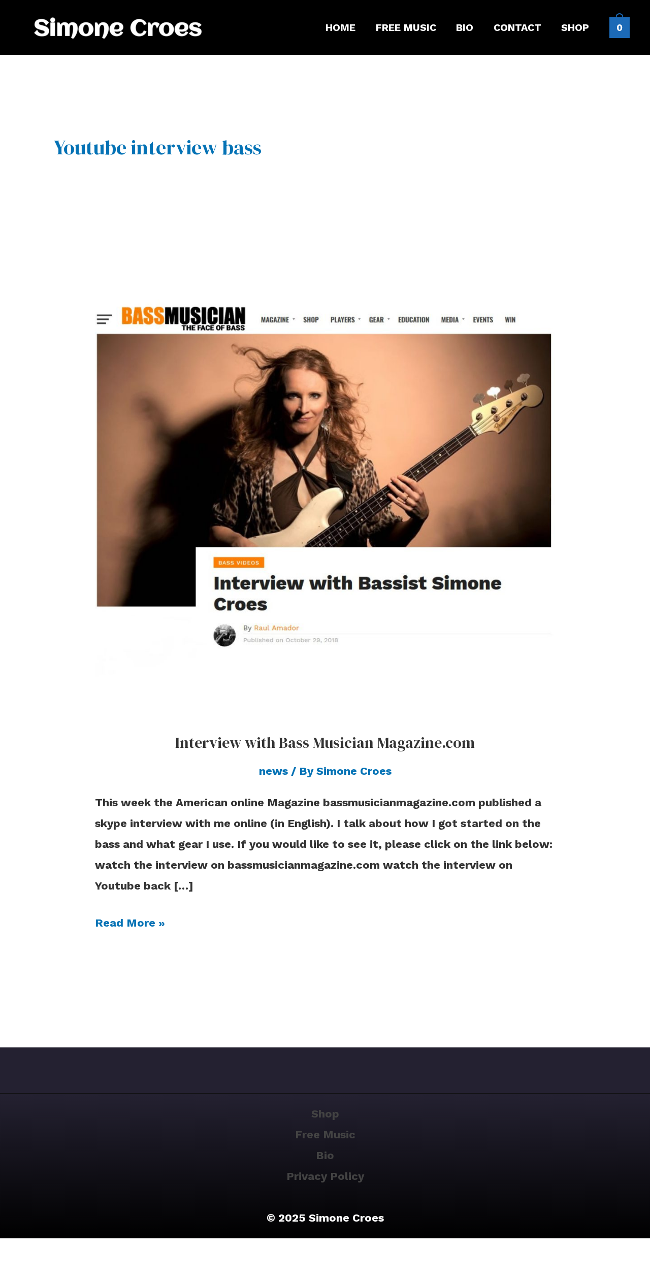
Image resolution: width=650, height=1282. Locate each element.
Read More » (130, 921)
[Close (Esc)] (98, 1252)
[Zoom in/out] (12, 1252)
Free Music (325, 1134)
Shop (325, 1113)
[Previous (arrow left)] (12, 1274)
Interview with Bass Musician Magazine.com (325, 742)
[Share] (69, 1252)
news (273, 771)
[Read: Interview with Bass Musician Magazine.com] (325, 485)
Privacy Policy (325, 1176)
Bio (325, 1155)
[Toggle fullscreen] (41, 1252)
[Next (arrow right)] (41, 1274)
